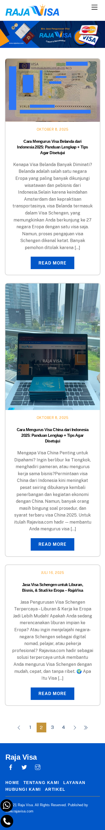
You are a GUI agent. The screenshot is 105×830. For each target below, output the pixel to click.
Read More (52, 263)
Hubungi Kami (23, 789)
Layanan (74, 782)
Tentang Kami (41, 782)
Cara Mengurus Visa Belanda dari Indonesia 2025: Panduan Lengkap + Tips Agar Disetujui (52, 147)
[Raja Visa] (32, 13)
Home (12, 782)
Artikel (55, 789)
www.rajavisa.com (19, 811)
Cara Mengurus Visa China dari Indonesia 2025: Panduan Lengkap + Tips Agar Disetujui (53, 435)
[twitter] (24, 766)
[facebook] (10, 766)
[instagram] (37, 766)
